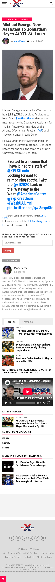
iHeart (5, 447)
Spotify (6, 443)
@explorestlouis (20, 198)
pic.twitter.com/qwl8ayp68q (30, 207)
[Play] (6, 402)
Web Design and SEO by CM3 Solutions (21, 553)
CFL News (34, 549)
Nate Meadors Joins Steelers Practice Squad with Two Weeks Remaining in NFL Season (33, 478)
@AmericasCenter (31, 193)
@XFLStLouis (18, 170)
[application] (27, 392)
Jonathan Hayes (25, 118)
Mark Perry (19, 41)
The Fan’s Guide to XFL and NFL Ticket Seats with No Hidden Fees (34, 332)
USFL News (21, 549)
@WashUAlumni (19, 203)
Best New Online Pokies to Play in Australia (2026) (34, 360)
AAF (40, 130)
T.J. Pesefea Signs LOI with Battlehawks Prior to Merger (31, 464)
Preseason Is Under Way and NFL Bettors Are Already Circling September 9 (33, 347)
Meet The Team (44, 557)
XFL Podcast (21, 417)
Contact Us (29, 557)
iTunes (5, 438)
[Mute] (44, 402)
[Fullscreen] (48, 402)
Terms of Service (13, 557)
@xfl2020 (21, 184)
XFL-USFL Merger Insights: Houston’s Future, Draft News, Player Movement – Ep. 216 (31, 423)
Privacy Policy (48, 553)
